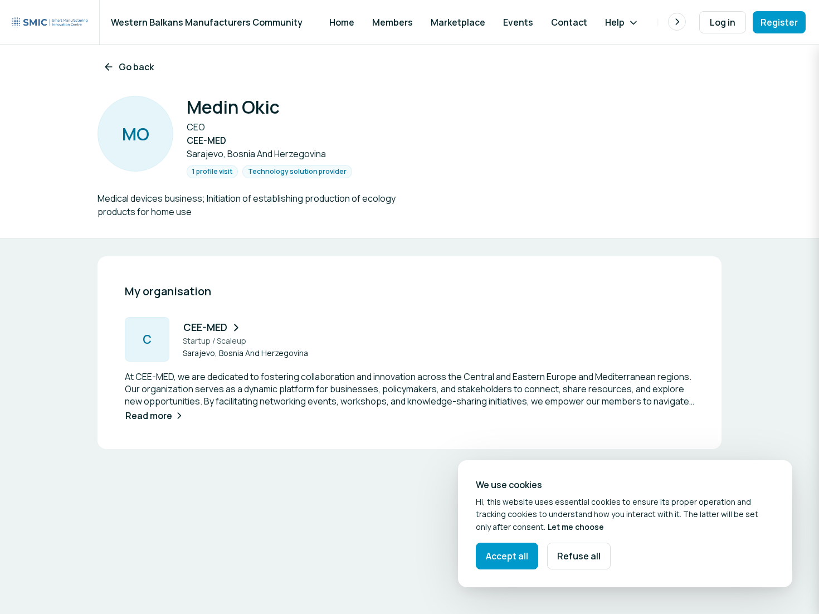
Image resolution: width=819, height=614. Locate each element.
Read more (148, 416)
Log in (722, 22)
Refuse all (579, 556)
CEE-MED (205, 327)
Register (779, 22)
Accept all (507, 556)
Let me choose (576, 527)
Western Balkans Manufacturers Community (207, 22)
